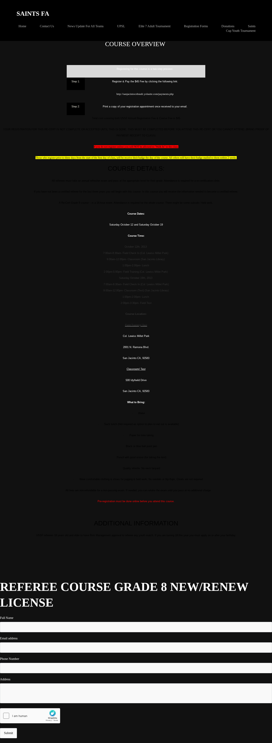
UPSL (121, 26)
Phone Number (9, 658)
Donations (227, 26)
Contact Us (47, 26)
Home (22, 26)
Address (5, 679)
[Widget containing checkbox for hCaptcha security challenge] (30, 715)
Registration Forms (196, 26)
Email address (9, 638)
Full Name (6, 617)
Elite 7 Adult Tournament (154, 26)
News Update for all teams (86, 26)
